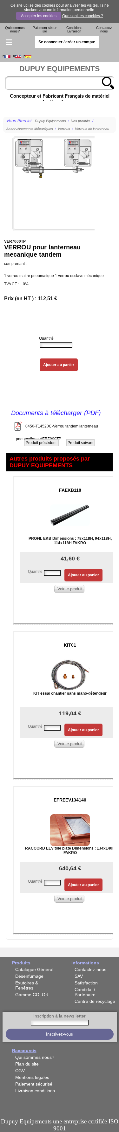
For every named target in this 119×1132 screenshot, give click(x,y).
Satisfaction (86, 982)
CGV (20, 1070)
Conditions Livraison (74, 29)
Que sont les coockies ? (82, 16)
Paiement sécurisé (45, 29)
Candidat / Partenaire (85, 992)
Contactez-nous (104, 29)
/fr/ (4, 56)
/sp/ (24, 56)
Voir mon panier (111, 42)
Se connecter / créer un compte (66, 42)
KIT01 (70, 645)
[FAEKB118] (70, 511)
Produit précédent (41, 443)
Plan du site (27, 1063)
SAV (79, 976)
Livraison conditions (35, 1090)
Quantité (46, 338)
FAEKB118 (70, 490)
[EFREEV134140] (70, 826)
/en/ (14, 56)
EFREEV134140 (70, 799)
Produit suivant (80, 443)
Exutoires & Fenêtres (26, 985)
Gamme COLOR (32, 994)
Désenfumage (29, 976)
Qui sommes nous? (15, 29)
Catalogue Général (34, 969)
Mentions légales (32, 1077)
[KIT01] (70, 671)
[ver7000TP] (53, 183)
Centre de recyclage (95, 1001)
